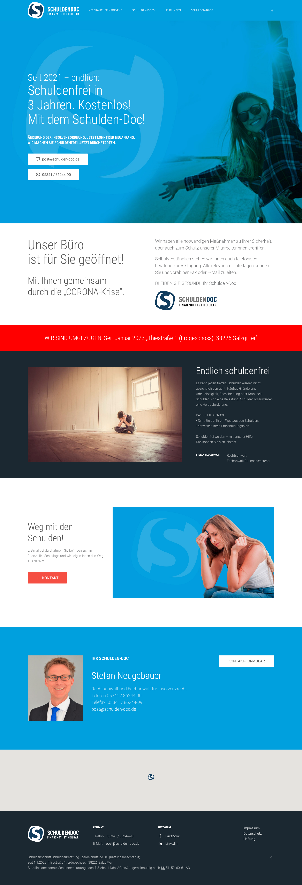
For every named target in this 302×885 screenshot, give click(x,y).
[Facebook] (160, 836)
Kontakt (50, 578)
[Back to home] (53, 10)
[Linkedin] (160, 844)
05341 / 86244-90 (56, 174)
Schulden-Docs (143, 10)
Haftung (249, 839)
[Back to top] (271, 858)
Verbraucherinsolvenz (105, 10)
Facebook (172, 836)
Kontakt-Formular (246, 661)
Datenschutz (252, 833)
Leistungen (173, 10)
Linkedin (171, 844)
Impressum (251, 828)
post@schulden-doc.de (113, 709)
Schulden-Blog (202, 10)
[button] (151, 777)
